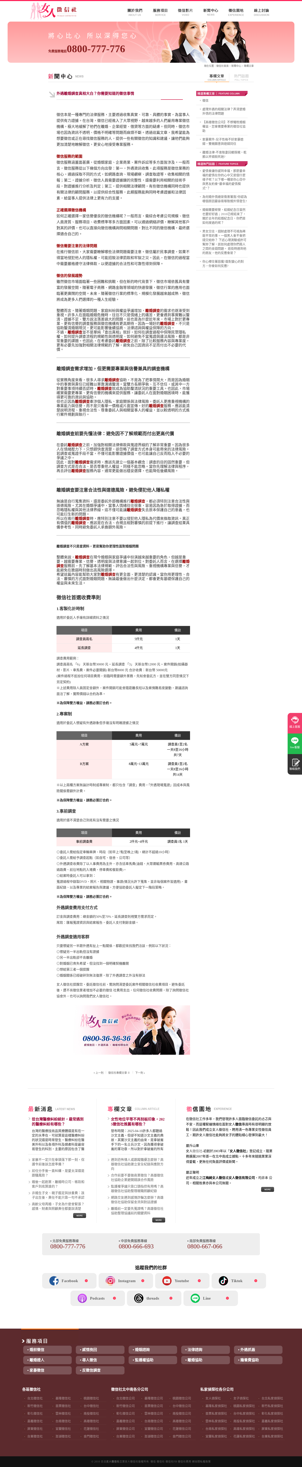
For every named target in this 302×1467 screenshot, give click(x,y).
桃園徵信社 (91, 1398)
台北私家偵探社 (272, 1398)
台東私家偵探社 (272, 1436)
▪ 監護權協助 (143, 1360)
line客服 (295, 747)
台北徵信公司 (125, 1398)
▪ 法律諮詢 (193, 1350)
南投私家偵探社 (244, 1421)
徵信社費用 (184, 1461)
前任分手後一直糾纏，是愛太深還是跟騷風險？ (58, 1173)
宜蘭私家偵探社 (216, 1436)
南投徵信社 (91, 1413)
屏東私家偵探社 (272, 1428)
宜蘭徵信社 (63, 1428)
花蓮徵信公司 (182, 1428)
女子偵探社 (241, 1398)
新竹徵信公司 (125, 1406)
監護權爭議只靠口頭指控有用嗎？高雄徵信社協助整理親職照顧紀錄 (137, 1189)
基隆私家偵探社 (216, 1406)
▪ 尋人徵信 (88, 1360)
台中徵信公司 (182, 1406)
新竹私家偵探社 (272, 1406)
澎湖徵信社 (63, 1436)
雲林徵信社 (63, 1413)
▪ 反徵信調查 (90, 1370)
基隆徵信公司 (153, 1398)
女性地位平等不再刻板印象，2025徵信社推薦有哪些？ (138, 1121)
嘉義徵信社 (35, 1421)
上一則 (100, 1072)
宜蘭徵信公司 (153, 1428)
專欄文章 (249, 66)
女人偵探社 (213, 1398)
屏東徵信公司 (125, 1428)
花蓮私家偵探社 (244, 1436)
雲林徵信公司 (153, 1413)
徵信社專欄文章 (117, 1072)
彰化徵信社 (35, 1413)
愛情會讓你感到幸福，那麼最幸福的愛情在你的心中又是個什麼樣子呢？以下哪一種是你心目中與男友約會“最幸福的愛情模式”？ (224, 179)
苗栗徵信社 (63, 1406)
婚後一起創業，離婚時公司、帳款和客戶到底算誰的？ (58, 1184)
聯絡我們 (294, 768)
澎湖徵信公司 (153, 1436)
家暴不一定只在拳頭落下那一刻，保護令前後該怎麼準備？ (58, 1162)
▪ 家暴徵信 (35, 1370)
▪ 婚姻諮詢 (141, 1350)
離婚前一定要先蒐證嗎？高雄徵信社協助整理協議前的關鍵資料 (137, 1211)
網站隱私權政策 (201, 1461)
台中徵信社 (91, 1406)
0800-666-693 (136, 1246)
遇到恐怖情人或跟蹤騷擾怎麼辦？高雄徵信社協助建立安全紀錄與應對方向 (137, 1164)
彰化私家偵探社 (272, 1413)
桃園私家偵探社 (244, 1406)
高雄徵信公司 (182, 1421)
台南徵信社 (63, 1421)
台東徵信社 (35, 1436)
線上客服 (294, 726)
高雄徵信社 (91, 1421)
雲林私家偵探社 (216, 1421)
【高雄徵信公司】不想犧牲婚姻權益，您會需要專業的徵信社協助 (224, 126)
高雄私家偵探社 (244, 1428)
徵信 (205, 100)
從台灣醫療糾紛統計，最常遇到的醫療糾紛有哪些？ (58, 1121)
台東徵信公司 (125, 1436)
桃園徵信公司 (182, 1398)
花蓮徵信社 (91, 1428)
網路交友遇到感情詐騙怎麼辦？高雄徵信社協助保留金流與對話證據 (137, 1200)
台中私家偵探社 (244, 1413)
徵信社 (220, 66)
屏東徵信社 (35, 1428)
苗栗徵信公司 (153, 1406)
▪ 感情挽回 (88, 1350)
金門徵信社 (91, 1436)
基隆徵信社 (63, 1398)
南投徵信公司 (182, 1413)
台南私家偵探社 (216, 1428)
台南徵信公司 (153, 1421)
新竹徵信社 (35, 1406)
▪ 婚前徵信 (35, 1350)
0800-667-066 (204, 1246)
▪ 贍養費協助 (248, 1360)
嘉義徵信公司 (125, 1421)
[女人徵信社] (58, 12)
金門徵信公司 (182, 1436)
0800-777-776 (86, 48)
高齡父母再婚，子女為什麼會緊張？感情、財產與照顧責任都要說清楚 (58, 1206)
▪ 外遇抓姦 (246, 1350)
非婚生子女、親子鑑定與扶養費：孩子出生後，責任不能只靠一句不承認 (58, 1195)
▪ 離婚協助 (193, 1360)
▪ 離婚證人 (35, 1360)
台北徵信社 (35, 1398)
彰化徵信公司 (125, 1413)
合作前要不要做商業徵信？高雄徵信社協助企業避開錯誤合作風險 (137, 1178)
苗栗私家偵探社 (216, 1413)
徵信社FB (171, 1461)
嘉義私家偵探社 (272, 1421)
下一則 (139, 1072)
